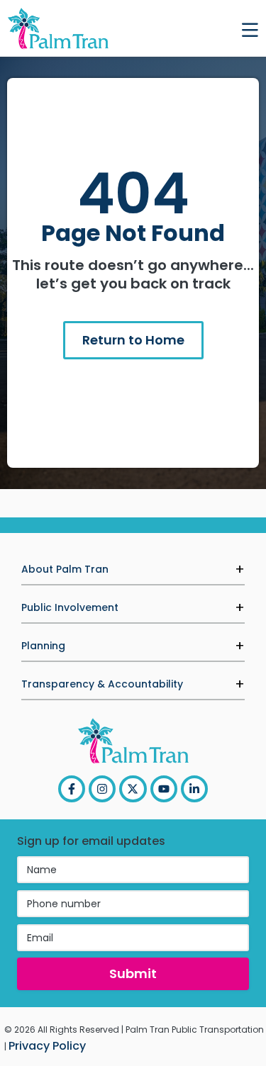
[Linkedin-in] (194, 788)
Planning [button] (43, 646)
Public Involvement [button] (69, 607)
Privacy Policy (47, 1046)
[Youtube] (163, 788)
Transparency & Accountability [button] (102, 684)
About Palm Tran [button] (65, 569)
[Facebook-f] (71, 788)
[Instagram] (102, 788)
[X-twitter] (132, 788)
